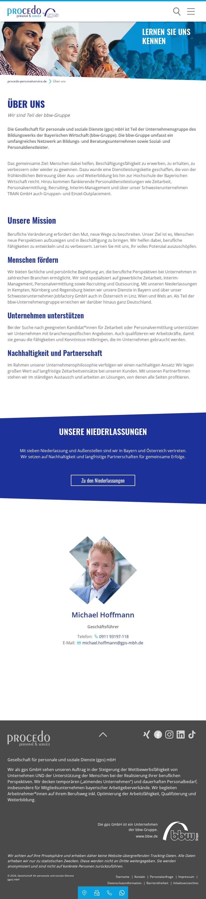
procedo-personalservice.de (27, 81)
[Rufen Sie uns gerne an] (109, 892)
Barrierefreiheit (157, 883)
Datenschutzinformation (124, 883)
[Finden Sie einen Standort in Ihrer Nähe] (84, 892)
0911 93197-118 (114, 636)
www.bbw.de (147, 836)
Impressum (186, 877)
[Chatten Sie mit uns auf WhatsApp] (122, 892)
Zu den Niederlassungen (103, 480)
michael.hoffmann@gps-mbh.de (112, 643)
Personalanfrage (161, 877)
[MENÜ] (191, 11)
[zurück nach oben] (103, 734)
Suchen (177, 10)
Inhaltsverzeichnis (185, 883)
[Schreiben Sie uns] (96, 892)
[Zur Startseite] (29, 11)
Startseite (122, 877)
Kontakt (139, 877)
